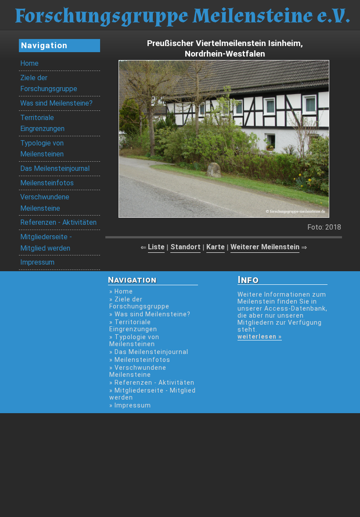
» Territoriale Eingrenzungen (133, 326)
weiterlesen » (260, 336)
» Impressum (130, 405)
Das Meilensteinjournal (55, 168)
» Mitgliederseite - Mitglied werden (152, 394)
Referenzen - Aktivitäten (58, 222)
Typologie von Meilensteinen (42, 149)
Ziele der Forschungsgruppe (48, 83)
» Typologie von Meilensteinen (134, 340)
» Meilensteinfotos (139, 359)
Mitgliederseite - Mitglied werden (46, 242)
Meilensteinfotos (47, 183)
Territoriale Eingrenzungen (42, 123)
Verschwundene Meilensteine (44, 202)
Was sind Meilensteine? (56, 103)
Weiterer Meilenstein (264, 247)
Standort (185, 247)
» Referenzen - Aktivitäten (151, 382)
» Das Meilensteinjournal (148, 351)
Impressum (37, 262)
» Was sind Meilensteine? (150, 314)
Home (29, 63)
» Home (121, 291)
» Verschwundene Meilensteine (137, 371)
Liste (156, 247)
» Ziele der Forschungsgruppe (139, 303)
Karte (215, 247)
